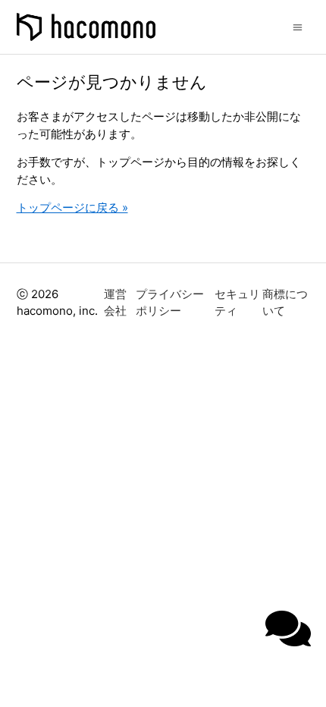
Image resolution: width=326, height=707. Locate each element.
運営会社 (115, 303)
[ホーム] (86, 27)
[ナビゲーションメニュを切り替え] (297, 26)
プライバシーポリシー (170, 303)
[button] (288, 628)
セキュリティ (237, 303)
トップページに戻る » (72, 207)
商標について (285, 303)
